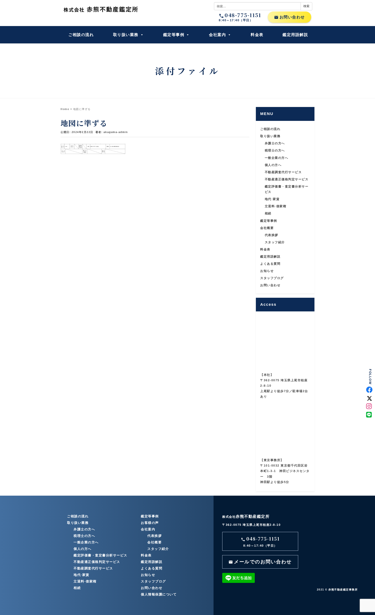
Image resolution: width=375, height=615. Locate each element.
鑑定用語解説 (295, 35)
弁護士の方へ (275, 143)
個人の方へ (273, 165)
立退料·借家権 (275, 206)
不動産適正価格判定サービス (287, 179)
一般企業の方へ (276, 158)
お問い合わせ (289, 17)
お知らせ (267, 271)
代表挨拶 (271, 235)
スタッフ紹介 (275, 242)
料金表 (257, 35)
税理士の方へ (275, 150)
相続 (268, 213)
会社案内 (217, 35)
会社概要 (267, 228)
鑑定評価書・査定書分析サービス (100, 555)
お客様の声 (150, 523)
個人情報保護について (159, 594)
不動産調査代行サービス (283, 172)
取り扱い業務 (125, 35)
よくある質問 (270, 263)
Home (65, 109)
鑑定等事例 (173, 35)
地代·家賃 (272, 199)
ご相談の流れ (81, 35)
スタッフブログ (272, 278)
